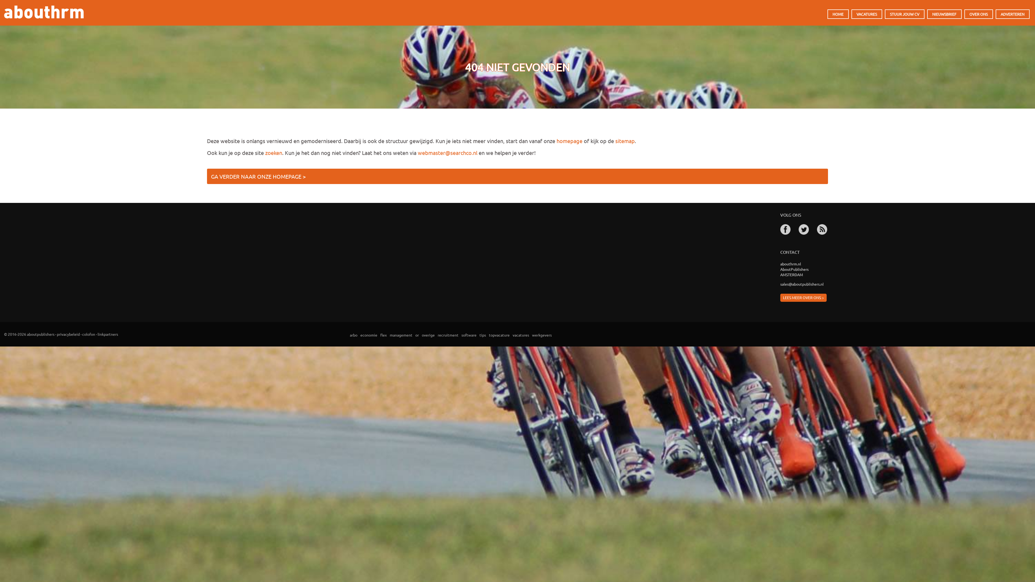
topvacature (499, 334)
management (401, 334)
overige (428, 334)
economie (368, 334)
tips (482, 334)
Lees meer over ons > (803, 297)
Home (838, 14)
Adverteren (1012, 14)
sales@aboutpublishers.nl (802, 284)
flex (383, 334)
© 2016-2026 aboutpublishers (29, 334)
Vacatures (867, 14)
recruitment (448, 334)
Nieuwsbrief (944, 14)
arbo (353, 334)
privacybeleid (68, 334)
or (417, 334)
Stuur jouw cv (904, 14)
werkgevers (542, 334)
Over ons (979, 14)
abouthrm (44, 12)
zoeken (273, 152)
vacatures (521, 334)
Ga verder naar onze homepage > (258, 176)
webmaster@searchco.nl (447, 152)
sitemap (625, 140)
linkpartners (108, 334)
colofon (88, 334)
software (469, 334)
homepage (569, 140)
